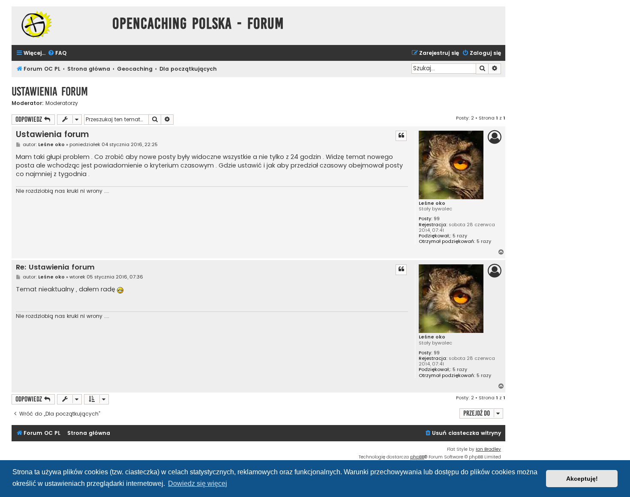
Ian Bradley (488, 449)
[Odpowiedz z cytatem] (401, 136)
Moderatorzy (61, 103)
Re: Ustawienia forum (55, 267)
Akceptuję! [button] (582, 478)
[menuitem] (57, 53)
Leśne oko (432, 203)
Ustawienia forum (50, 91)
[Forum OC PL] (60, 24)
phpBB (417, 457)
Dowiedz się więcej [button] (197, 483)
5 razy (460, 236)
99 (437, 219)
